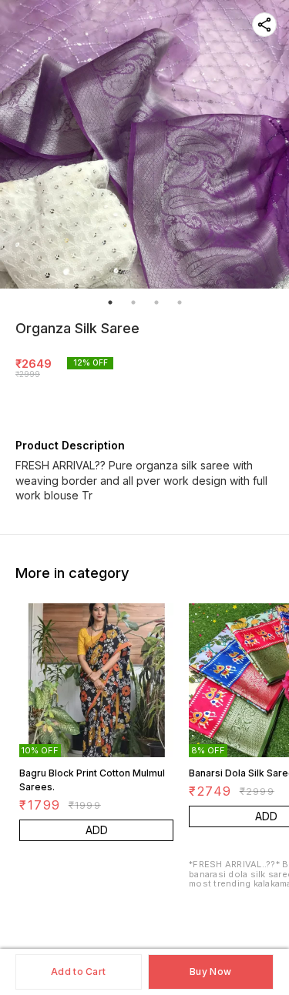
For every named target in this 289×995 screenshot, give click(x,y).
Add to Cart (78, 971)
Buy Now (210, 971)
